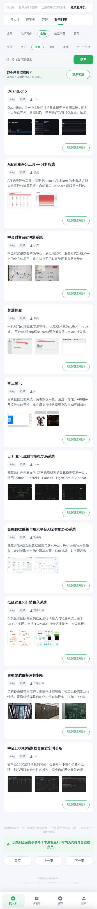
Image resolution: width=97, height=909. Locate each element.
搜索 (83, 59)
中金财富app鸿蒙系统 (25, 237)
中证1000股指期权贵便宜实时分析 (34, 748)
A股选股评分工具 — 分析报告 (31, 164)
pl (34, 391)
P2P (23, 47)
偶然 (36, 172)
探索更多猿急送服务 (47, 878)
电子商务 (26, 33)
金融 (43, 33)
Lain (36, 464)
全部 (9, 33)
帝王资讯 (14, 383)
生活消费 (59, 33)
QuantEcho (17, 91)
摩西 (36, 318)
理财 (65, 47)
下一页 (79, 861)
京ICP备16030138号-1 (30, 882)
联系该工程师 (76, 147)
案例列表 (60, 19)
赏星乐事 (38, 610)
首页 (17, 861)
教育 (76, 33)
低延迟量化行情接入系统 (27, 602)
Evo (35, 756)
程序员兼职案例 (28, 7)
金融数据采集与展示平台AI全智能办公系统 (41, 529)
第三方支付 (83, 47)
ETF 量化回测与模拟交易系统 (31, 456)
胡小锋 (37, 537)
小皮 (36, 245)
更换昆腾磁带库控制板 (25, 675)
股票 (37, 47)
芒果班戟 (38, 683)
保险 (51, 47)
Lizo (36, 99)
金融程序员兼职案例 (54, 7)
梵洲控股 (14, 310)
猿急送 (11, 7)
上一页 (48, 861)
